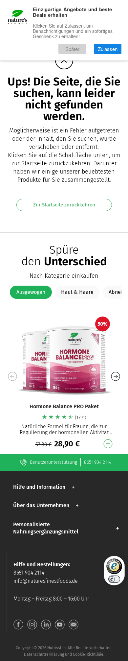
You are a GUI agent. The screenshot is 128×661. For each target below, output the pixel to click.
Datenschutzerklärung (44, 654)
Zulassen (107, 48)
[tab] (31, 292)
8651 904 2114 (97, 462)
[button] (115, 376)
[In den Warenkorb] (108, 444)
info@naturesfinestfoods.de (45, 581)
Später (72, 48)
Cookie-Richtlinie (88, 654)
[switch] (114, 579)
